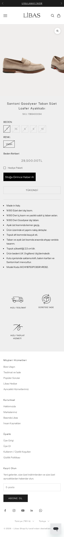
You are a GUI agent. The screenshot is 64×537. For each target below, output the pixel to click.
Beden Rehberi (11, 153)
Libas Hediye (10, 383)
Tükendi (32, 190)
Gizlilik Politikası (11, 457)
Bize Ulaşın (9, 366)
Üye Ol (7, 446)
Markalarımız (10, 412)
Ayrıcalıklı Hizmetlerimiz (16, 389)
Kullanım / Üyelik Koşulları (17, 451)
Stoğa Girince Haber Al (19, 177)
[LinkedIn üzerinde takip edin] (31, 510)
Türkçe (42, 521)
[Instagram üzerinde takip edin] (14, 510)
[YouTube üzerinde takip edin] (23, 510)
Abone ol (15, 498)
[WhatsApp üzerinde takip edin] (40, 510)
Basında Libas (10, 417)
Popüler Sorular (11, 378)
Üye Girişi (8, 440)
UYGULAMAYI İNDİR (32, 3)
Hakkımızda (9, 406)
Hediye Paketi (15, 167)
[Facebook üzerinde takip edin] (5, 510)
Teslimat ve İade (12, 372)
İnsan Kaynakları (12, 423)
